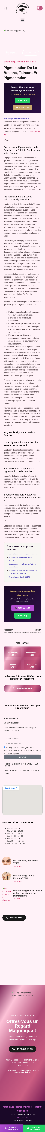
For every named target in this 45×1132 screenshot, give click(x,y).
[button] (22, 20)
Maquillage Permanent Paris (16, 118)
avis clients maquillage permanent (23, 554)
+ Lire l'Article (17, 866)
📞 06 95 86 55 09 (22, 608)
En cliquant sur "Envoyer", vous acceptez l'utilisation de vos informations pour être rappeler (22, 750)
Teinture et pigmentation (11, 53)
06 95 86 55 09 (22, 107)
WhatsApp (22, 100)
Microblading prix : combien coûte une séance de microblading (27, 893)
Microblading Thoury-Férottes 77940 (24, 876)
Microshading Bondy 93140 (19, 577)
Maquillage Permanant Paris (20, 61)
